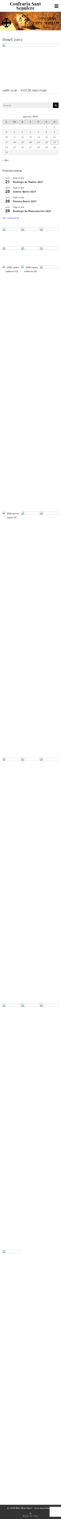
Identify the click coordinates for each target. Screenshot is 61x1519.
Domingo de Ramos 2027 (28, 182)
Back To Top (30, 1515)
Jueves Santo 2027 (24, 191)
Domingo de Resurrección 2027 (32, 211)
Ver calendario (10, 218)
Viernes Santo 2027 (24, 201)
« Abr (5, 160)
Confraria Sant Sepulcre (25, 6)
